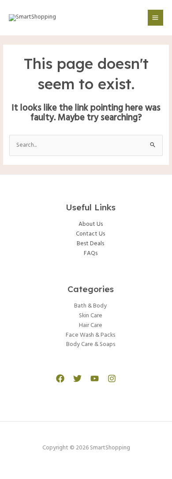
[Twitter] (77, 378)
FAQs (90, 253)
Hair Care (90, 325)
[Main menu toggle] (155, 17)
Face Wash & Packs (90, 335)
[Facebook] (60, 378)
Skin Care (90, 315)
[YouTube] (94, 378)
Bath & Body (90, 306)
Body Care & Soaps (90, 344)
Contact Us (90, 234)
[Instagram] (112, 378)
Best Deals (90, 243)
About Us (91, 224)
